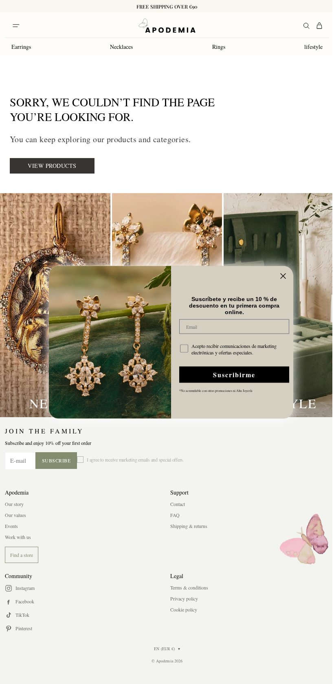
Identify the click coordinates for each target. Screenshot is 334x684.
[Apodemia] (167, 25)
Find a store (21, 555)
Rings (218, 47)
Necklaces (121, 47)
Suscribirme (234, 374)
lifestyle (313, 47)
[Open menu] (15, 25)
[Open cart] (319, 25)
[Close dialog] (283, 276)
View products (52, 165)
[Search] (306, 25)
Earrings (21, 47)
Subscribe (56, 460)
